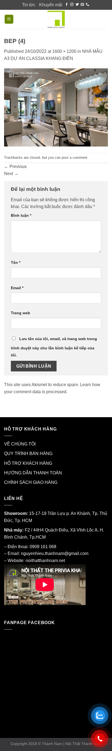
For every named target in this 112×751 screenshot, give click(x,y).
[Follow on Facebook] (66, 5)
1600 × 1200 (64, 51)
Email (17, 288)
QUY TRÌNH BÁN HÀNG (28, 453)
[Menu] (9, 19)
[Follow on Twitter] (77, 5)
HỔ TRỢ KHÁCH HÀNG (28, 463)
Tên (15, 262)
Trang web (20, 313)
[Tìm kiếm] (105, 19)
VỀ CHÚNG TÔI (20, 444)
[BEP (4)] (56, 107)
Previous (15, 166)
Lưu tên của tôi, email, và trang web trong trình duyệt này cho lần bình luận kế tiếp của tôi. (54, 347)
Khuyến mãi (50, 4)
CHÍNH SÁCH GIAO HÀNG (30, 482)
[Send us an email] (82, 5)
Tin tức (28, 4)
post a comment (74, 157)
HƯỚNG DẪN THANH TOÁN (33, 473)
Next (11, 173)
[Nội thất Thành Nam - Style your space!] (56, 19)
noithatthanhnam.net (45, 560)
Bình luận (21, 215)
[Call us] (87, 5)
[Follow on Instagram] (71, 5)
